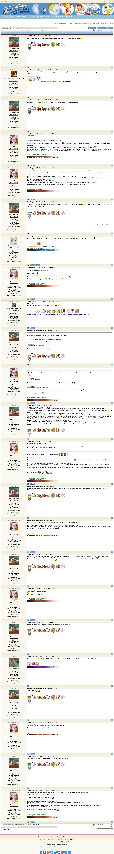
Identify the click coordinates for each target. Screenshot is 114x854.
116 (54, 554)
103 (57, 99)
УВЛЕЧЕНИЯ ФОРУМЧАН (11, 30)
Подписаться (77, 836)
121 (57, 722)
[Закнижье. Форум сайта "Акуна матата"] (16, 14)
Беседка (18, 30)
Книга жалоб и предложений (100, 23)
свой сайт (71, 847)
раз (19, 63)
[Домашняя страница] (32, 165)
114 (54, 486)
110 (56, 330)
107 (54, 236)
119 (57, 656)
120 (57, 688)
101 (57, 35)
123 (57, 790)
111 (57, 367)
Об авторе (35, 836)
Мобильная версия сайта (46, 847)
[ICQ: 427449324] (37, 265)
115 (54, 520)
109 (57, 301)
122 (57, 756)
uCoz (61, 847)
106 (54, 202)
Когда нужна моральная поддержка (37, 30)
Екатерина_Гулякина (14, 133)
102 (57, 69)
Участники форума (73, 23)
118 (54, 622)
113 (54, 441)
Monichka (14, 236)
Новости (41, 836)
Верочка (13, 35)
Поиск (111, 23)
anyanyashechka (13, 301)
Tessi (13, 656)
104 (54, 133)
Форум (66, 836)
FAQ (91, 23)
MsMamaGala (14, 69)
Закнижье (3, 30)
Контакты (70, 836)
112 (54, 405)
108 (54, 267)
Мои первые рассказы (50, 836)
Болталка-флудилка (25, 30)
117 (54, 588)
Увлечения (60, 836)
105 (54, 168)
